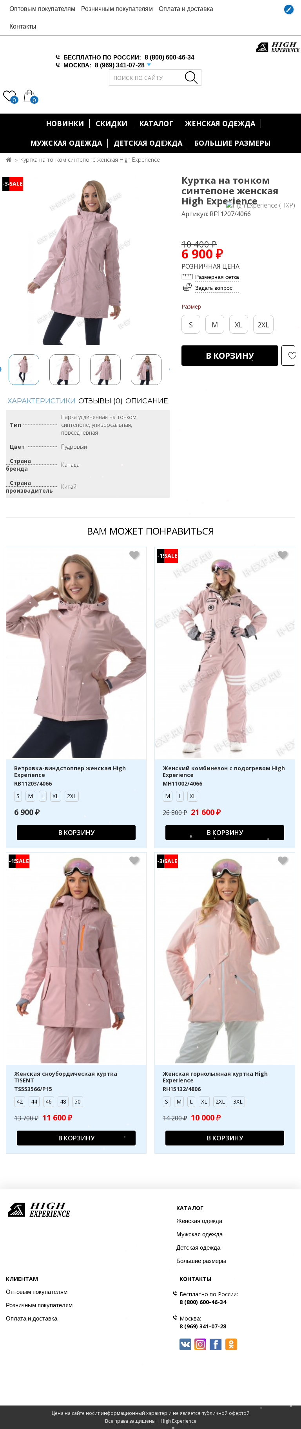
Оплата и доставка (186, 8)
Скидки (111, 123)
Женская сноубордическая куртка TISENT (65, 1077)
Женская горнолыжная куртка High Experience (215, 1077)
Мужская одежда (66, 143)
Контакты (22, 26)
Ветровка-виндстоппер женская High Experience (70, 772)
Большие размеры (201, 1260)
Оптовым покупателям (42, 8)
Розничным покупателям (117, 8)
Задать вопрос (213, 288)
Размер (191, 306)
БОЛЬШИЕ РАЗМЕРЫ (232, 143)
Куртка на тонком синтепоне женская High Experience (90, 159)
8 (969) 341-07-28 (120, 65)
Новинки (65, 123)
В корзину (230, 355)
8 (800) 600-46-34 (169, 57)
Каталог (156, 123)
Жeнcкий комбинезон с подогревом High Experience (224, 772)
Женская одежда (220, 123)
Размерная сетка (217, 277)
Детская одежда (148, 143)
